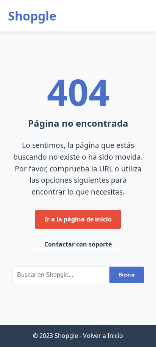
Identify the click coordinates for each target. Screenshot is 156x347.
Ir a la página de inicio (78, 219)
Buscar (127, 275)
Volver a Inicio (103, 335)
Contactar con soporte (78, 244)
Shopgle (32, 16)
